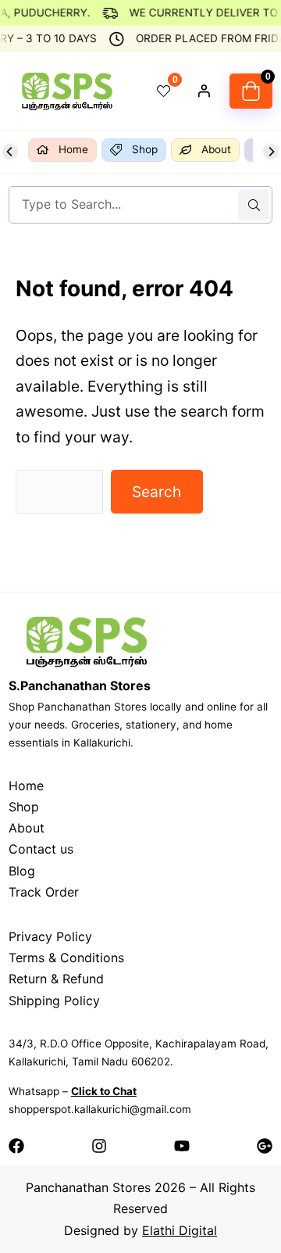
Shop (24, 806)
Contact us (41, 849)
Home (26, 785)
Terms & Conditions (66, 957)
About (26, 828)
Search (156, 491)
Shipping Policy (54, 1000)
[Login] (203, 90)
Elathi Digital (179, 1230)
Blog (22, 871)
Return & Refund (56, 978)
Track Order (44, 892)
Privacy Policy (50, 936)
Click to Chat (104, 1091)
